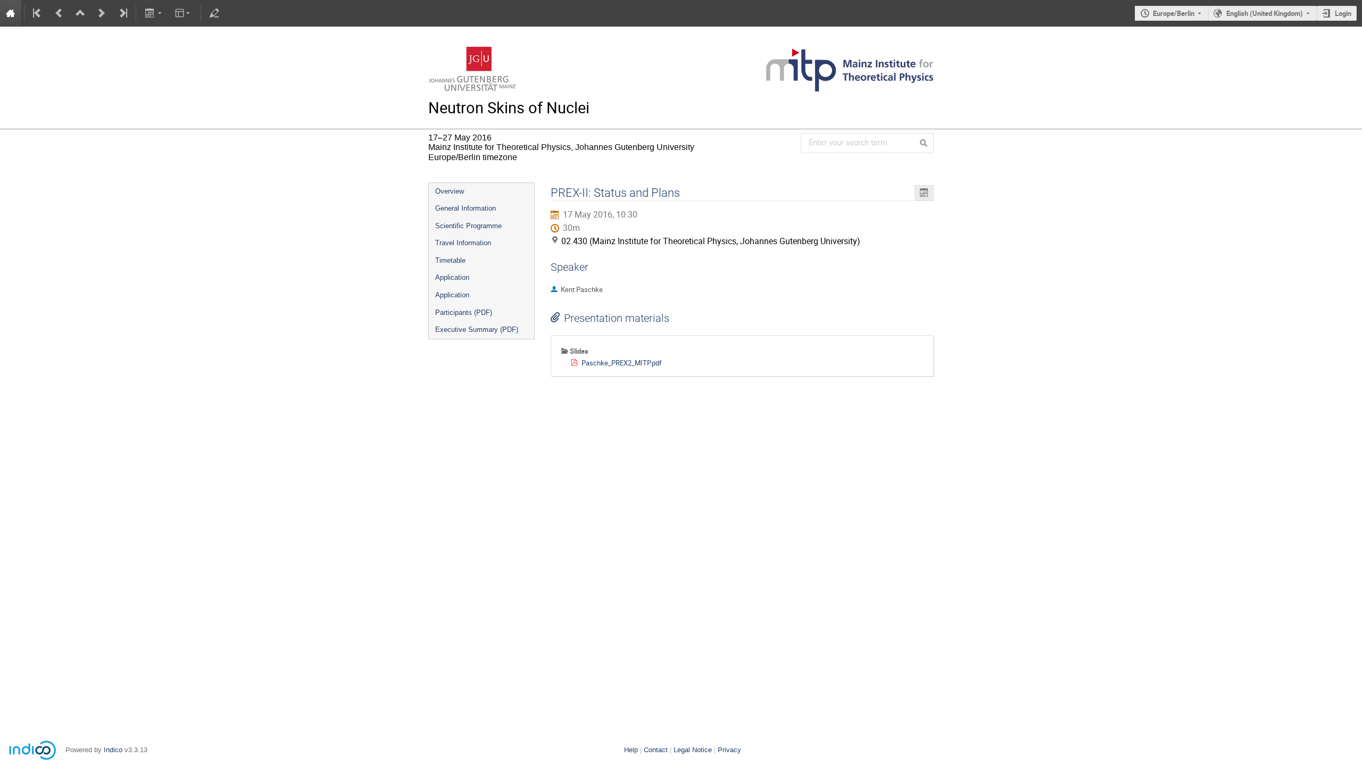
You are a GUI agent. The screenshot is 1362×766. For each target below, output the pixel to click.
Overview (449, 191)
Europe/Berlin (1173, 13)
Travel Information (463, 243)
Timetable (450, 260)
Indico (113, 749)
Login (1343, 13)
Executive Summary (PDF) (476, 330)
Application (452, 277)
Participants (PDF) (463, 313)
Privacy (729, 749)
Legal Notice (693, 749)
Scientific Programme (468, 226)
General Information (465, 208)
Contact (656, 749)
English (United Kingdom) (1264, 13)
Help (631, 749)
